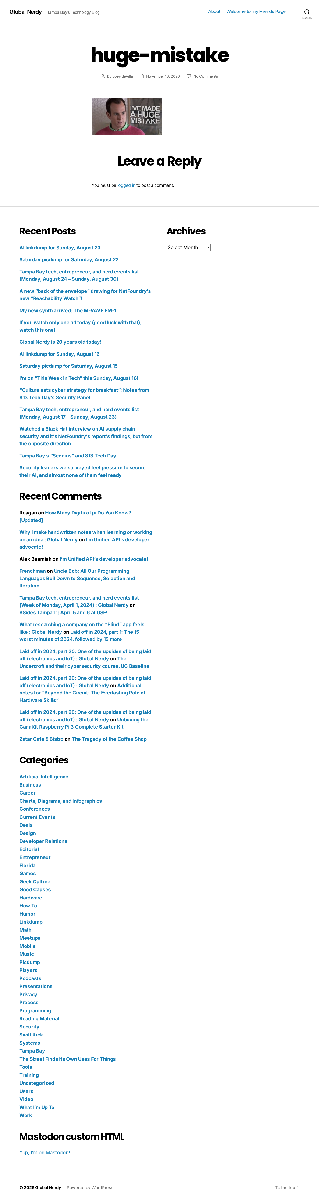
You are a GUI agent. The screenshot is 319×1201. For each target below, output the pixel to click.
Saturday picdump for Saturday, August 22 (69, 259)
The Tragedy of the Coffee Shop (109, 739)
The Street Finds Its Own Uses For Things (67, 1059)
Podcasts (30, 978)
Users (26, 1091)
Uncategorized (36, 1083)
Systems (29, 1043)
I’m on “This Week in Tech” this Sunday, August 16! (78, 378)
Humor (27, 914)
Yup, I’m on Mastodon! (44, 1152)
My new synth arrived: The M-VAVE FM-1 (67, 310)
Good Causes (35, 889)
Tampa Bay (32, 1051)
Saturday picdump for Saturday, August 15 (68, 366)
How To (28, 906)
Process (29, 1002)
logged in (126, 185)
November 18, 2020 (163, 76)
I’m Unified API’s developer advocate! (104, 559)
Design (27, 833)
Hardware (30, 898)
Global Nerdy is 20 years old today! (60, 342)
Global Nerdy (25, 11)
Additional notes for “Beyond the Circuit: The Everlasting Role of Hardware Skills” (82, 693)
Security (29, 1027)
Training (29, 1075)
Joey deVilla (122, 76)
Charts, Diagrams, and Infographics (60, 801)
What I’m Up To (36, 1107)
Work (25, 1115)
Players (28, 970)
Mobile (27, 946)
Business (30, 785)
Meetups (29, 938)
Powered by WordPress (90, 1187)
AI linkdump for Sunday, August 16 (59, 354)
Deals (26, 825)
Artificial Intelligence (43, 777)
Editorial (29, 849)
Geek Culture (34, 882)
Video (26, 1099)
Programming (35, 1011)
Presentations (36, 986)
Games (27, 873)
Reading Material (39, 1018)
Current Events (37, 817)
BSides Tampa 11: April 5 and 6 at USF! (63, 612)
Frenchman (32, 571)
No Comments (205, 76)
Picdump (29, 962)
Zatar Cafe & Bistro (41, 739)
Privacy (28, 994)
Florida (27, 865)
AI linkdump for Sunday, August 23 (60, 248)
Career (27, 793)
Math (25, 930)
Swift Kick (31, 1035)
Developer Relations (43, 841)
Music (26, 954)
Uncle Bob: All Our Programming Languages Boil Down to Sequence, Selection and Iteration (77, 578)
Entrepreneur (35, 857)
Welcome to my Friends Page (256, 11)
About (214, 11)
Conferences (34, 809)
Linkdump (31, 922)
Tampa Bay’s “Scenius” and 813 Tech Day (67, 456)
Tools (25, 1067)
